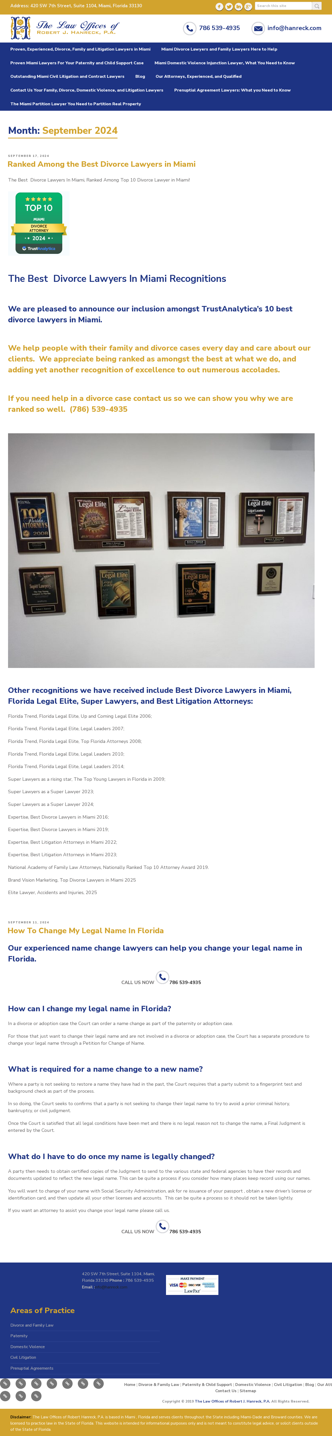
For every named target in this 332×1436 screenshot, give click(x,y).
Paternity (18, 1336)
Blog (140, 76)
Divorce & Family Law (159, 1384)
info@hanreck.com (295, 28)
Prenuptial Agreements (31, 1368)
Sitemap (248, 1390)
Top (317, 1421)
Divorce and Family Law (31, 1325)
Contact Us (226, 1390)
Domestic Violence (27, 1347)
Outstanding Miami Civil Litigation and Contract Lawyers (67, 76)
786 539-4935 (219, 28)
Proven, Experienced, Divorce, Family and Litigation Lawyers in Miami (80, 49)
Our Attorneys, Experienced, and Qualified (198, 76)
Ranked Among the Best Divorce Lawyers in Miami (102, 164)
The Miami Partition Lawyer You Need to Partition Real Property (75, 104)
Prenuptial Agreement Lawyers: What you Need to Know (232, 90)
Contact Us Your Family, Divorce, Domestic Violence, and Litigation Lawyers (86, 90)
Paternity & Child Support (207, 1384)
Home (129, 1384)
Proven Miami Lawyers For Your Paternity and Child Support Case (77, 63)
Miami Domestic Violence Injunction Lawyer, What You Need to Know (225, 63)
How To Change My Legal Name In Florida (86, 930)
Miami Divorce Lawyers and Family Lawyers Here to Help (219, 49)
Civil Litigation (23, 1357)
